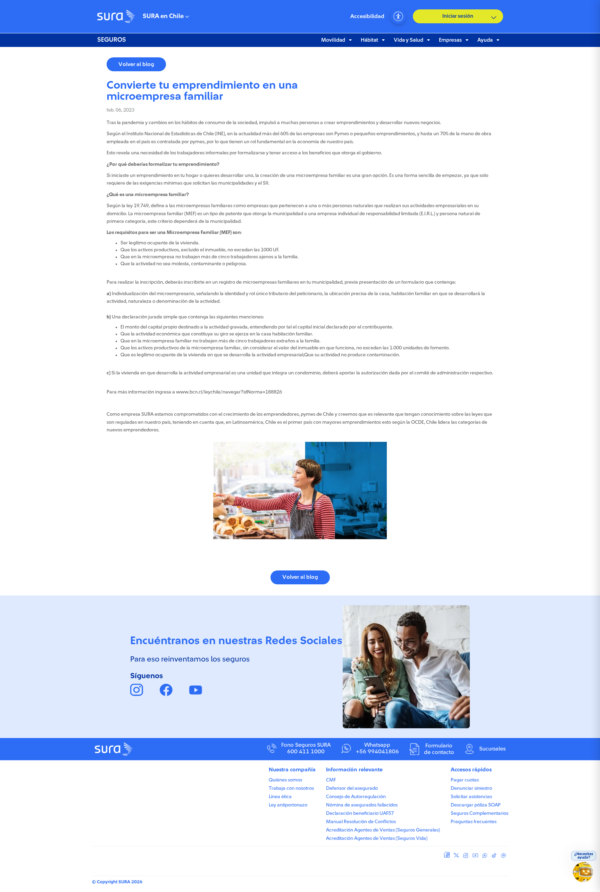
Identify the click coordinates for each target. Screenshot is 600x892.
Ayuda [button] (485, 40)
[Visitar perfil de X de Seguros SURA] (456, 855)
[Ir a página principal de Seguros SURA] (147, 749)
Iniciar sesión (457, 16)
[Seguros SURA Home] (116, 16)
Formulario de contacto (439, 749)
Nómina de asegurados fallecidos (362, 805)
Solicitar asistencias (471, 796)
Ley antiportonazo (288, 805)
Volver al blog (136, 64)
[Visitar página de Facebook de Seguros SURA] (447, 855)
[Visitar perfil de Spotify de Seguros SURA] (503, 855)
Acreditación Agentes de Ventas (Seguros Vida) (376, 838)
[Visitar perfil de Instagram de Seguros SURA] (465, 855)
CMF (331, 780)
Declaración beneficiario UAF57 (360, 813)
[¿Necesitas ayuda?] (584, 875)
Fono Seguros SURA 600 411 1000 (306, 748)
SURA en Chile (163, 16)
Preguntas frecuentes (474, 821)
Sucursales (492, 749)
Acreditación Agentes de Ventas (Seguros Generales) (383, 830)
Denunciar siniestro (471, 788)
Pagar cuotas (465, 780)
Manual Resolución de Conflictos (361, 821)
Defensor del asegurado (352, 788)
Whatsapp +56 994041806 (377, 748)
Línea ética (280, 796)
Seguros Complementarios (479, 813)
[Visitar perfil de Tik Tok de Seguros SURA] (494, 855)
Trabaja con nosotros (291, 788)
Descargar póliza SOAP (476, 805)
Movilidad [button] (333, 40)
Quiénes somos (285, 780)
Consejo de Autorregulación (356, 796)
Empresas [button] (450, 40)
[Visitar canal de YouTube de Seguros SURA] (475, 855)
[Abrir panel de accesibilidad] (398, 16)
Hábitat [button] (369, 40)
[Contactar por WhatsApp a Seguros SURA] (484, 855)
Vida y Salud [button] (408, 40)
